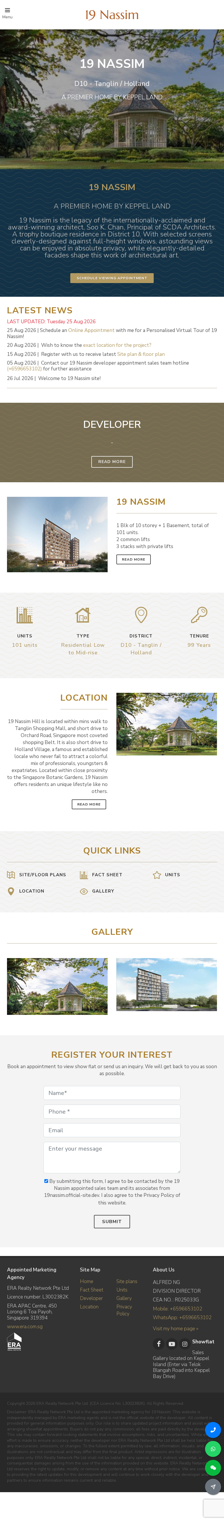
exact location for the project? (117, 345)
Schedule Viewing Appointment (112, 278)
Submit (112, 1221)
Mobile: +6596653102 (177, 1309)
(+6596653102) (24, 368)
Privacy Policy (124, 1310)
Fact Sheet (91, 1290)
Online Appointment (91, 330)
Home (86, 1281)
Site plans (126, 1281)
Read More (112, 461)
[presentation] (211, 983)
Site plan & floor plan (141, 354)
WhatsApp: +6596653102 (182, 1317)
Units (121, 1290)
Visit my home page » (175, 1328)
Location (89, 1306)
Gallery (124, 1298)
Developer (91, 1298)
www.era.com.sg (25, 1326)
